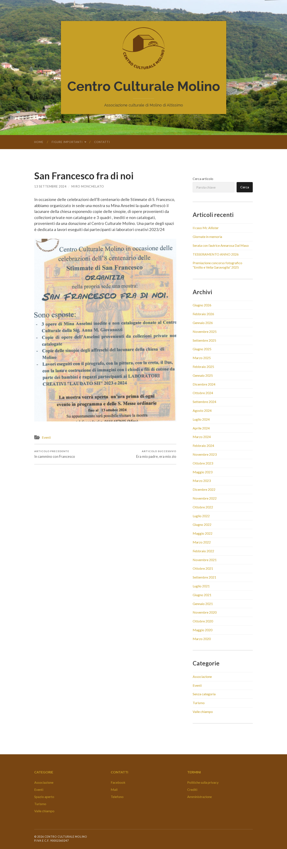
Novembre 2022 (205, 498)
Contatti (102, 142)
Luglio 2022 (201, 516)
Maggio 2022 (202, 533)
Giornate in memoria (207, 237)
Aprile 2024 (201, 428)
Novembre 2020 (205, 612)
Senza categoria (204, 694)
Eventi (46, 437)
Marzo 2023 (202, 481)
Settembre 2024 (204, 402)
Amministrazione (199, 797)
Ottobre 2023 (203, 463)
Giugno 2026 (202, 305)
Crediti (192, 789)
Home (38, 142)
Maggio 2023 (202, 472)
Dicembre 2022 (204, 489)
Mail (114, 789)
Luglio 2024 (201, 419)
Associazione (202, 676)
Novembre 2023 (205, 454)
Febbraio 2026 (203, 314)
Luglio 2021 (201, 586)
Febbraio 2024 (203, 445)
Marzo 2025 (202, 358)
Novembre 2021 (205, 560)
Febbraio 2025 (203, 367)
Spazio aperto (44, 797)
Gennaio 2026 (203, 323)
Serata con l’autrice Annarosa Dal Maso (221, 245)
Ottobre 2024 (203, 393)
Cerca (244, 187)
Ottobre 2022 (203, 507)
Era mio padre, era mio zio (156, 454)
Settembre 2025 (204, 340)
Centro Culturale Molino (143, 86)
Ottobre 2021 (203, 568)
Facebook (118, 782)
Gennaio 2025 (203, 375)
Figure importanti (67, 142)
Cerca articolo (203, 179)
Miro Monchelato (87, 186)
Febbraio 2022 (203, 551)
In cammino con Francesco (54, 454)
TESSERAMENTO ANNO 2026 (216, 254)
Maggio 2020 (202, 630)
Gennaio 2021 (203, 604)
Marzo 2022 (202, 542)
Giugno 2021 (202, 595)
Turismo (199, 703)
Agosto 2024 (202, 410)
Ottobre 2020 (203, 621)
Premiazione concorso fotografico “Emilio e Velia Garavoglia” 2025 (217, 265)
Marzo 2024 (202, 437)
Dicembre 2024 (204, 384)
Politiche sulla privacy (203, 782)
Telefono (117, 797)
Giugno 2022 (202, 524)
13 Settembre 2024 (50, 186)
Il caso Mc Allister (206, 228)
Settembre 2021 (204, 577)
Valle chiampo (203, 712)
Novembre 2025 (205, 331)
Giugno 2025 (202, 349)
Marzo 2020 (202, 639)
